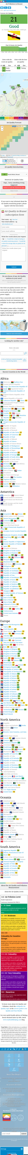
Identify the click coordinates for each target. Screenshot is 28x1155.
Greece (6, 640)
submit (23, 1134)
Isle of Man (18, 645)
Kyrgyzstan (7, 555)
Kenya (19, 409)
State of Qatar (8, 602)
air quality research (13, 1084)
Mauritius (21, 415)
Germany (17, 633)
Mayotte (6, 417)
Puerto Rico (17, 752)
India (19, 537)
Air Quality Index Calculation (14, 1100)
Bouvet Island (17, 495)
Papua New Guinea (16, 826)
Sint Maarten (6, 783)
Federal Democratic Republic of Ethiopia (13, 391)
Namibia (17, 418)
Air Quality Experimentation (14, 1089)
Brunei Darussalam (10, 518)
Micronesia (6, 814)
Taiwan (6, 609)
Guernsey (16, 640)
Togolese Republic (8, 479)
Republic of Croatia (10, 683)
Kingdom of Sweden (10, 656)
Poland (20, 665)
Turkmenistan (7, 611)
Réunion (6, 464)
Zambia (5, 486)
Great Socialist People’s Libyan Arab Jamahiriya (12, 403)
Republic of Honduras (10, 765)
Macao (5, 557)
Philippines (7, 566)
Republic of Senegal (10, 455)
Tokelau (19, 835)
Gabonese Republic (8, 401)
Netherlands (7, 665)
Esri (12, 115)
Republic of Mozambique (12, 448)
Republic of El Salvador (11, 758)
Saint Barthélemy (8, 772)
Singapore (7, 591)
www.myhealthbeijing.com (12, 1020)
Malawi (5, 415)
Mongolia (6, 559)
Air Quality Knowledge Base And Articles (13, 1088)
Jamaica (19, 747)
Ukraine (20, 709)
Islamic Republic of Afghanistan (13, 542)
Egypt (4, 389)
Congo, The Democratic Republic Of (14, 387)
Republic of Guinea (8, 441)
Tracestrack (10, 157)
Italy (5, 647)
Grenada (16, 745)
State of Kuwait (8, 600)
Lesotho (6, 413)
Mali (12, 415)
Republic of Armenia (10, 568)
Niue (19, 819)
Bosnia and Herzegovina (11, 624)
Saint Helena (18, 464)
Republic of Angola (8, 426)
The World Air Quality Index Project (13, 1111)
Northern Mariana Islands (11, 823)
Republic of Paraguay (9, 871)
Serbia (20, 703)
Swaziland (6, 473)
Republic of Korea (9, 580)
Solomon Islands (8, 835)
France (6, 633)
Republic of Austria (10, 676)
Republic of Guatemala (11, 760)
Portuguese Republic (10, 667)
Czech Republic (8, 629)
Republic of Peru (9, 873)
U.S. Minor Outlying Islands (11, 839)
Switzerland (7, 709)
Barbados (5, 728)
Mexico (20, 749)
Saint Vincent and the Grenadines (13, 781)
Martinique (7, 749)
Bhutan (20, 514)
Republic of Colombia (10, 866)
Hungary (6, 645)
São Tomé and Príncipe (10, 475)
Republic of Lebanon (9, 582)
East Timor (6, 805)
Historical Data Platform (14, 1106)
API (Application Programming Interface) (13, 1104)
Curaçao (5, 740)
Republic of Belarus (10, 678)
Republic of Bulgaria (10, 680)
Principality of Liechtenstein (13, 671)
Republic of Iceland (10, 687)
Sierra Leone (7, 468)
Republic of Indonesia (11, 573)
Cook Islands (19, 803)
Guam (19, 808)
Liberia (16, 413)
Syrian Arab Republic (9, 607)
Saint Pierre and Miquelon (12, 778)
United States (8, 792)
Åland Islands (7, 714)
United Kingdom (9, 712)
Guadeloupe (7, 747)
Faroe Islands (7, 631)
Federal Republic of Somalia (11, 398)
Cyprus (5, 627)
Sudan (18, 471)
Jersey (13, 647)
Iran (3, 539)
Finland (18, 631)
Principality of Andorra (11, 669)
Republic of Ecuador (10, 868)
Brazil (5, 855)
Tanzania (5, 477)
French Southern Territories (11, 498)
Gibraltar (6, 636)
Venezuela (5, 877)
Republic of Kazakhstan (11, 577)
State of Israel (8, 597)
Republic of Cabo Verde (11, 432)
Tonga (4, 837)
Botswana (5, 382)
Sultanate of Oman (9, 604)
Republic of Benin (8, 428)
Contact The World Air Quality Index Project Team (14, 1078)
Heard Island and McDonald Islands (11, 500)
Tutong (23, 68)
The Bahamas (19, 783)
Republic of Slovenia (10, 698)
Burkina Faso (17, 382)
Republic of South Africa (12, 457)
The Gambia (16, 477)
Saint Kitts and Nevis (9, 774)
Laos (19, 555)
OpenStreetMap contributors (19, 155)
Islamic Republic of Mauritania (12, 406)
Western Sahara (19, 484)
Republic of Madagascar (10, 446)
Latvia (5, 658)
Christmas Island (8, 523)
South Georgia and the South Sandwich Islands (11, 504)
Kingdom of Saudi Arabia (10, 551)
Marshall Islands (17, 812)
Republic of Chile (9, 864)
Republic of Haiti (8, 763)
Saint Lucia (6, 776)
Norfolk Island (7, 821)
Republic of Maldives (10, 584)
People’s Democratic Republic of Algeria (13, 422)
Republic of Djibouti (9, 439)
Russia (18, 700)
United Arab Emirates (11, 613)
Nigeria (6, 420)
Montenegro (7, 662)
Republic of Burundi (9, 430)
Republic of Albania (10, 674)
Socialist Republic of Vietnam (13, 593)
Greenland (6, 745)
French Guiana (8, 859)
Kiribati (5, 812)
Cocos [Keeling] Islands (10, 525)
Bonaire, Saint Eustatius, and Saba (13, 733)
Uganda (6, 484)
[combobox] (14, 174)
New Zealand (8, 819)
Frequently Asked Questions (13, 1095)
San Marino (7, 703)
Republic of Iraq (7, 575)
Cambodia (6, 521)
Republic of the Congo (9, 462)
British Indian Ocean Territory (12, 516)
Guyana (21, 859)
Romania (6, 700)
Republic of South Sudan (10, 459)
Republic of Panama (9, 769)
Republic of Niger (8, 450)
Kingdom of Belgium (10, 649)
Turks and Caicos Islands (10, 787)
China (18, 521)
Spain (22, 705)
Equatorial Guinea (15, 389)
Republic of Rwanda (10, 452)
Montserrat (6, 752)
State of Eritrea (7, 471)
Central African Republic (10, 384)
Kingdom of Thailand (10, 553)
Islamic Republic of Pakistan (13, 544)
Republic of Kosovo (8, 692)
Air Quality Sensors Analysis (14, 1091)
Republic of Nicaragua (10, 767)
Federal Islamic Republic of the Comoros (12, 395)
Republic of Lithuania (10, 694)
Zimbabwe (14, 486)
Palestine (18, 564)
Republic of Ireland (10, 689)
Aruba (22, 725)
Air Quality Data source (13, 1098)
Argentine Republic (10, 850)
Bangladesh (7, 514)
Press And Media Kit (13, 1081)
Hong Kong (7, 537)
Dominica (14, 740)
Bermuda (5, 730)
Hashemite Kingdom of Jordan (13, 535)
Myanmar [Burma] (9, 562)
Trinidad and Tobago (10, 785)
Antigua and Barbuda (9, 725)
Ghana (22, 400)
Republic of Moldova (10, 696)
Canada (6, 738)
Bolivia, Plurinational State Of (12, 853)
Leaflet (1, 115)
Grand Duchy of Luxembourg (13, 638)
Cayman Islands (19, 738)
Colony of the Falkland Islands (12, 857)
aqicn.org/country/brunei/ (10, 10)
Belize (14, 728)
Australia (6, 803)
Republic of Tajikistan (10, 586)
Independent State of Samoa (11, 810)
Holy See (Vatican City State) (11, 643)
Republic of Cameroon (11, 435)
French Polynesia (8, 808)
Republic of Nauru (8, 830)
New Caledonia (8, 817)
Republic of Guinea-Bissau (11, 444)
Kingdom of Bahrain (9, 548)
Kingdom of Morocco (10, 411)
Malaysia (17, 557)
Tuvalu (12, 837)
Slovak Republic (9, 705)
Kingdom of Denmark (10, 651)
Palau (4, 826)
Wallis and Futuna (8, 841)
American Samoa (8, 801)
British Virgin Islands (9, 736)
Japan (5, 546)
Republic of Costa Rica (11, 754)
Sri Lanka (6, 595)
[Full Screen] (2, 75)
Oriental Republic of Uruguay (12, 862)
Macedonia (17, 658)
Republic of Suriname (9, 875)
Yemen (4, 615)
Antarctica (5, 495)
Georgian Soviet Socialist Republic (13, 532)
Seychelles (7, 466)
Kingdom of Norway (10, 654)
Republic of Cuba (8, 756)
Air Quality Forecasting (13, 1101)
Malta (5, 660)
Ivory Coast (7, 409)
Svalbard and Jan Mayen (10, 707)
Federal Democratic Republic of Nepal (13, 528)
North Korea (6, 564)
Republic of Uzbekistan (11, 589)
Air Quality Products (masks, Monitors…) (13, 1103)
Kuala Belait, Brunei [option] (12, 174)
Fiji (14, 805)
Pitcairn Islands (7, 828)
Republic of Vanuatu (9, 832)
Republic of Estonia (10, 685)
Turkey (17, 609)
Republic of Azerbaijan (11, 571)
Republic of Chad (8, 437)
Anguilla (5, 723)
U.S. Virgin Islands (8, 790)
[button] (2, 127)
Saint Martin (17, 776)
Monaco (16, 660)
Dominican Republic (10, 743)
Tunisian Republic (8, 482)
